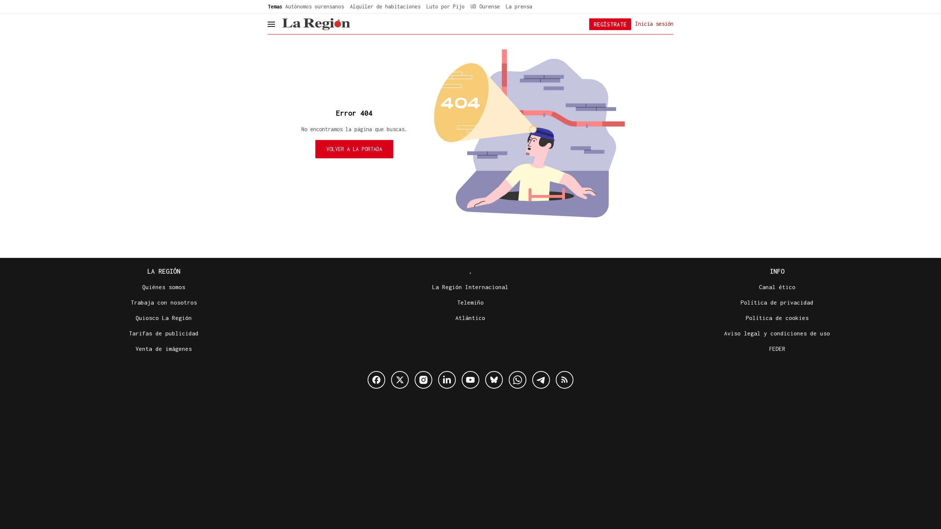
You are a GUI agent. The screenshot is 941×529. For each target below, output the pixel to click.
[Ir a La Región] (316, 24)
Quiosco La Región (164, 317)
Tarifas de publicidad (163, 333)
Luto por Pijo (445, 6)
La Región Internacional (470, 287)
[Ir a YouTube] (470, 380)
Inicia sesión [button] (654, 24)
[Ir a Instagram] (423, 380)
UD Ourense (485, 6)
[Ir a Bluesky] (494, 380)
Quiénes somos (163, 287)
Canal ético (777, 287)
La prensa (519, 6)
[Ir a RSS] (564, 380)
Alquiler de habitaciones (385, 6)
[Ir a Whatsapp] (517, 380)
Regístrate (610, 24)
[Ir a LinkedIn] (447, 380)
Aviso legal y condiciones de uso (777, 333)
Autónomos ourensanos (314, 6)
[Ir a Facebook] (376, 380)
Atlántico (470, 317)
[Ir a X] (400, 380)
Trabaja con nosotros (164, 302)
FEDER (777, 348)
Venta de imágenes (164, 348)
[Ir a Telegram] (541, 380)
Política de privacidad (777, 302)
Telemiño (470, 302)
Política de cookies (777, 317)
